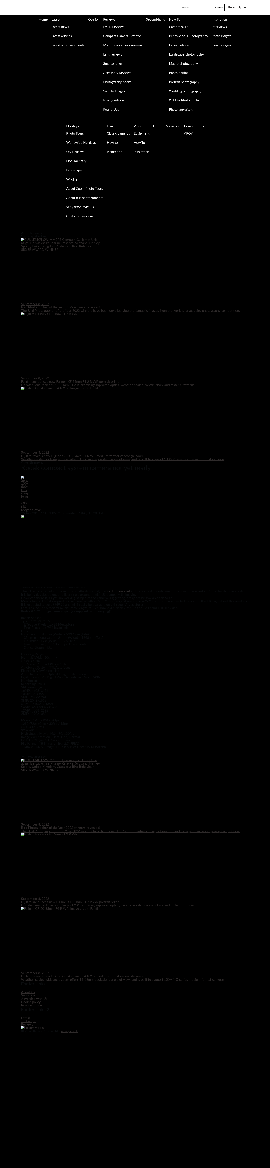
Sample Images (114, 91)
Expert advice (179, 45)
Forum (157, 126)
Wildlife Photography (184, 100)
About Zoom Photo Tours (84, 188)
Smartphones (113, 63)
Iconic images (221, 45)
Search (219, 7)
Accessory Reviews (117, 73)
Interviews (219, 27)
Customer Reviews (79, 216)
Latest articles (61, 36)
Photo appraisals (181, 109)
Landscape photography (186, 54)
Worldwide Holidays (81, 142)
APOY (188, 133)
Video (138, 126)
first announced (118, 591)
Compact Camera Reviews (122, 36)
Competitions (194, 126)
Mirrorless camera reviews (122, 45)
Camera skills (178, 27)
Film (110, 126)
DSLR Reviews (113, 27)
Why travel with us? (80, 207)
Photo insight (221, 36)
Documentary (76, 161)
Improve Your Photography (188, 36)
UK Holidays (75, 152)
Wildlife (72, 179)
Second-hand (155, 19)
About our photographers (84, 198)
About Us (28, 992)
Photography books (117, 82)
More (52, 52)
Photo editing (178, 73)
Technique (28, 1021)
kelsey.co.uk (69, 1031)
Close (3, 230)
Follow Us (234, 7)
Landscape (74, 170)
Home (43, 19)
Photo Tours (75, 133)
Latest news (60, 27)
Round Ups (111, 109)
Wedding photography (185, 91)
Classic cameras (118, 133)
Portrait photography (184, 82)
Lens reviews (112, 54)
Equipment (141, 133)
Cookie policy (31, 1002)
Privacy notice (31, 1005)
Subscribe (173, 126)
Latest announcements (67, 45)
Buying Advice (113, 100)
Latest (55, 19)
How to (112, 142)
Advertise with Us (34, 999)
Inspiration (219, 19)
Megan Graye (31, 510)
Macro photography (183, 63)
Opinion (94, 19)
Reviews (109, 19)
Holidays (72, 126)
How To (174, 19)
